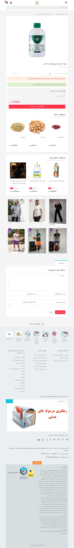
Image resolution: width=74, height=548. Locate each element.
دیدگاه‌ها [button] (61, 263)
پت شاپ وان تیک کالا (40, 369)
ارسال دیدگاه (60, 312)
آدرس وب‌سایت (60, 302)
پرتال (32, 545)
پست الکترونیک (31, 294)
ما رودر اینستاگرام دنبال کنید (60, 355)
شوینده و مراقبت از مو (19, 360)
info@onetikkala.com (52, 457)
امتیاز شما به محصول (29, 302)
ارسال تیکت (37, 463)
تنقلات (23, 374)
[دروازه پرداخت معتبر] (31, 473)
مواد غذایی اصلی (20, 363)
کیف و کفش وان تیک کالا (39, 361)
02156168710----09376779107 (50, 454)
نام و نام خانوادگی (60, 294)
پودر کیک (22, 385)
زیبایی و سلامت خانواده (40, 366)
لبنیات (23, 366)
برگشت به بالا (35, 324)
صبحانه (23, 371)
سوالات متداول (64, 358)
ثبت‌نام (9, 401)
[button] (8, 3)
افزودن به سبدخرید (36, 106)
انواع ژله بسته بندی (19, 388)
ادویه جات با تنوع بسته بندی (17, 369)
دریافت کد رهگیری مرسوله (61, 361)
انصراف (51, 312)
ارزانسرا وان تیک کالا (41, 363)
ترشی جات (22, 391)
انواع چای (22, 383)
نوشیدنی (22, 377)
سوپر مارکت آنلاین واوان (39, 358)
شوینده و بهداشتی (20, 357)
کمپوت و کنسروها (20, 380)
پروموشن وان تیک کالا (40, 355)
